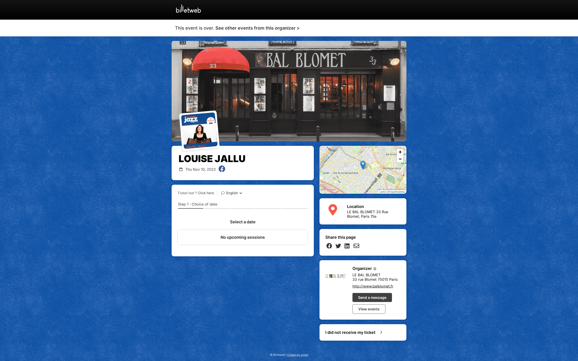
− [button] (400, 159)
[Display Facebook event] (222, 169)
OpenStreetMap (397, 191)
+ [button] (400, 152)
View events (369, 309)
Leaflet (383, 191)
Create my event (297, 354)
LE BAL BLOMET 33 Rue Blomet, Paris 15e (367, 214)
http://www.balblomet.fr (372, 286)
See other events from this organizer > (257, 28)
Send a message (372, 297)
